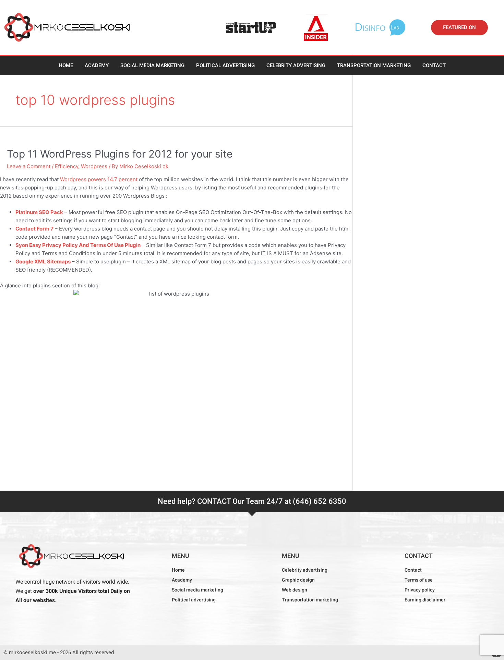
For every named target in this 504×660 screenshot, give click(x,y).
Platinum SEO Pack (39, 212)
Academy (97, 65)
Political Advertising (225, 65)
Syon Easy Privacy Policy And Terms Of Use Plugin (78, 245)
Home (66, 65)
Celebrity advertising (295, 65)
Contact (434, 65)
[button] (459, 27)
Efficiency (66, 166)
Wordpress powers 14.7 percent (98, 179)
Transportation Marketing (374, 65)
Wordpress (94, 166)
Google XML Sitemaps (43, 261)
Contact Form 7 (34, 228)
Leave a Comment (28, 166)
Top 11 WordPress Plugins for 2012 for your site (119, 154)
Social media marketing (152, 65)
